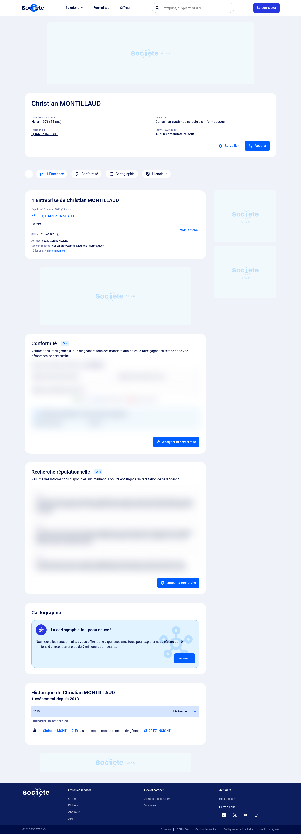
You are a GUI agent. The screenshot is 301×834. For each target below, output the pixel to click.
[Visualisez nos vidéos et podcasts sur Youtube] (246, 815)
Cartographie (125, 174)
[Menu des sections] (29, 174)
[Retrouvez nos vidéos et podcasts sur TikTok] (256, 815)
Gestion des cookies (206, 829)
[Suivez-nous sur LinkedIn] (224, 815)
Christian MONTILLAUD (60, 731)
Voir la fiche (189, 230)
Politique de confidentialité (238, 829)
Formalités (101, 8)
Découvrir (184, 658)
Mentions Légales (269, 829)
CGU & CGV (183, 829)
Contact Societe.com (157, 798)
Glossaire (150, 805)
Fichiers (73, 805)
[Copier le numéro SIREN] (58, 234)
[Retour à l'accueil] (36, 793)
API (70, 818)
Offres (125, 8)
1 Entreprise (55, 174)
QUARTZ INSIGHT (44, 134)
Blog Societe (227, 798)
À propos (166, 829)
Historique (159, 174)
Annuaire (74, 812)
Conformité (90, 174)
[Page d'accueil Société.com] (33, 8)
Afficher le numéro (55, 250)
